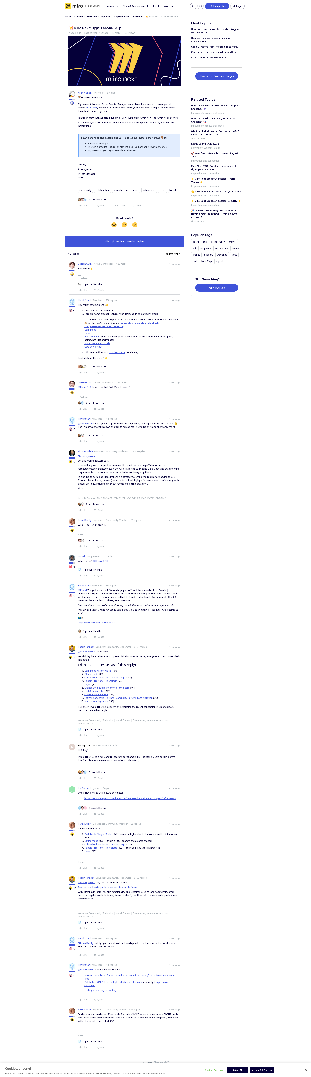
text (195, 261)
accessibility (132, 190)
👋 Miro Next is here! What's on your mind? (216, 191)
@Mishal (82, 590)
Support (208, 254)
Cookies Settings (214, 1069)
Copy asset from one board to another (213, 52)
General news (198, 138)
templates (205, 248)
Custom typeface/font (96, 694)
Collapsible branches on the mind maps (105, 677)
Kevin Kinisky (84, 520)
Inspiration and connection (128, 16)
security (118, 190)
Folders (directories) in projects (100, 680)
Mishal (81, 556)
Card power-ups (92, 346)
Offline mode (91, 674)
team (162, 190)
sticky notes (221, 248)
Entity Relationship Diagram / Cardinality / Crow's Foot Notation (118, 697)
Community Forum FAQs (205, 143)
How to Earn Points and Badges (217, 76)
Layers (87, 333)
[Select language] (200, 6)
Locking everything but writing (100, 990)
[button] (217, 6)
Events (156, 6)
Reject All (237, 1069)
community (85, 190)
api (194, 248)
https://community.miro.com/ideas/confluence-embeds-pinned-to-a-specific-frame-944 (130, 798)
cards (234, 254)
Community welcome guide (205, 147)
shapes (196, 254)
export (219, 261)
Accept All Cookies (262, 1069)
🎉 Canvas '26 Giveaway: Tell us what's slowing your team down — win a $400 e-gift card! (215, 214)
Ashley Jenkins (85, 92)
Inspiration (105, 16)
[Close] (305, 1069)
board (196, 241)
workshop (222, 254)
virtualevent (149, 190)
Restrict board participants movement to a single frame (107, 887)
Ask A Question (217, 287)
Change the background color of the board (106, 687)
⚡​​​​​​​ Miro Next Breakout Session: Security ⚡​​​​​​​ (216, 200)
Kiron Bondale (85, 451)
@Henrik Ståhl (85, 387)
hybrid (172, 190)
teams (235, 248)
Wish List (169, 6)
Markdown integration (96, 701)
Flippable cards (92, 336)
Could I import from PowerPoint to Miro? (214, 46)
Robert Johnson (86, 646)
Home (68, 16)
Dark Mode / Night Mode (97, 670)
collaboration (102, 190)
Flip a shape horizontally (97, 343)
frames (233, 241)
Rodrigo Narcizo (86, 745)
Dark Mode (90, 329)
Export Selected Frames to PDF (208, 57)
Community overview (85, 16)
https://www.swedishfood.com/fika (96, 622)
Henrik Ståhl (84, 300)
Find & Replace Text (94, 691)
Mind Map (206, 261)
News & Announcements (136, 6)
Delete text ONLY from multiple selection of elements (113, 982)
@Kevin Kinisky (85, 943)
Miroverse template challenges (207, 112)
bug (205, 241)
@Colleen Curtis (117, 352)
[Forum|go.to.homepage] (82, 6)
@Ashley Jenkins (86, 456)
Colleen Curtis (85, 263)
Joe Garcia (83, 788)
